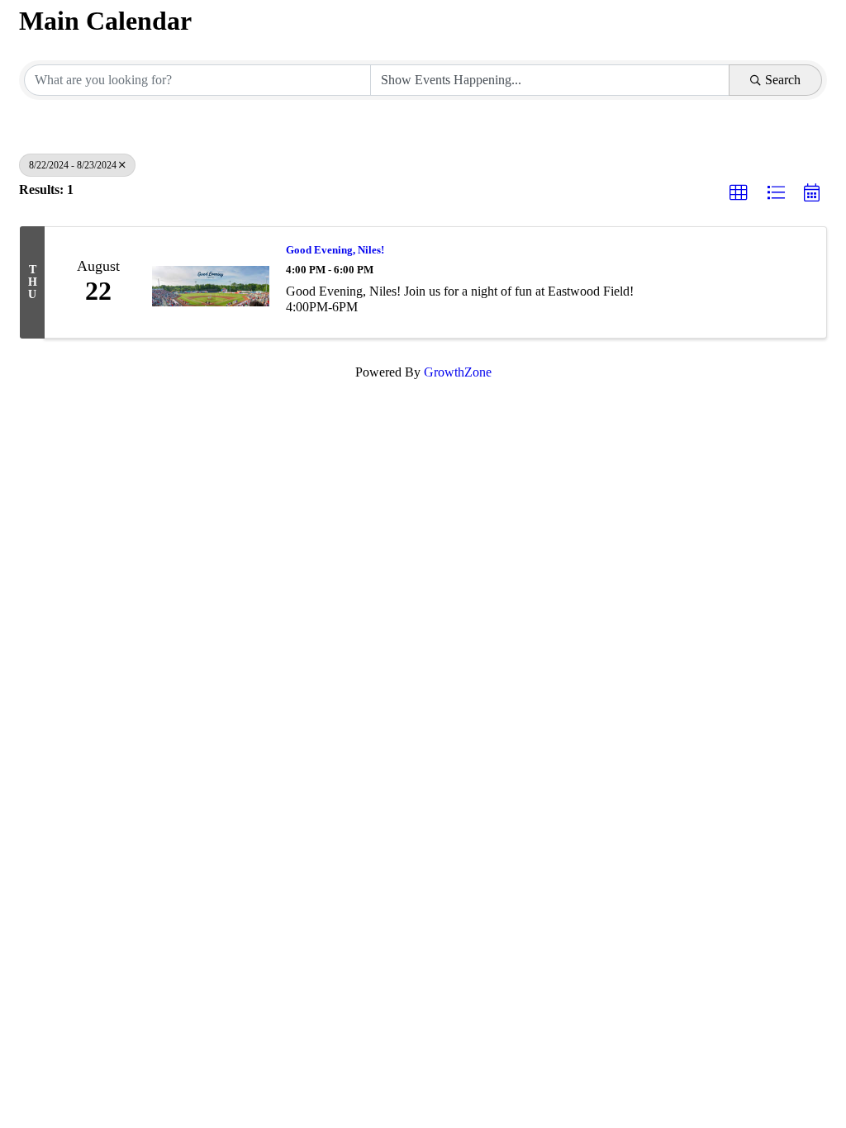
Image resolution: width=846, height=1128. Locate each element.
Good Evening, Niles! (335, 250)
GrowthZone (458, 372)
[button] (738, 193)
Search (783, 80)
